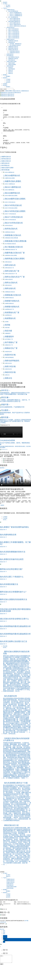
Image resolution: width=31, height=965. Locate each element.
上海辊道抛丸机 (11, 42)
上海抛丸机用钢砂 (12, 64)
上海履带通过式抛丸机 (13, 46)
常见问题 (5, 646)
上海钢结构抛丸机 (24, 91)
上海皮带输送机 (11, 69)
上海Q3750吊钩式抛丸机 (13, 38)
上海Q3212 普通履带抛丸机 (15, 15)
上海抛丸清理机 (8, 91)
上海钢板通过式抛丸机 (13, 58)
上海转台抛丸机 (9, 54)
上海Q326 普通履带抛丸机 (15, 12)
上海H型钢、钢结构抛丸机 (15, 43)
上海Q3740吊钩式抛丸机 (13, 36)
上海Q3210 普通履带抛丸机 (15, 14)
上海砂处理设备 (9, 66)
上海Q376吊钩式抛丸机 (13, 29)
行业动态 (8, 80)
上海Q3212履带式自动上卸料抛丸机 (17, 26)
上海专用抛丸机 (9, 55)
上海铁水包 (10, 73)
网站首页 (5, 2)
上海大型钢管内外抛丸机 (13, 57)
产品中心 (5, 8)
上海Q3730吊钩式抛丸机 (13, 35)
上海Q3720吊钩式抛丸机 (13, 33)
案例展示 (5, 75)
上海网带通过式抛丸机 (13, 48)
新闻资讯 (5, 77)
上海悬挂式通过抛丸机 (13, 49)
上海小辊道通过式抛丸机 (15, 45)
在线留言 (5, 83)
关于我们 (5, 3)
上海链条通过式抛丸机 (14, 52)
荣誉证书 (8, 6)
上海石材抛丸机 (11, 60)
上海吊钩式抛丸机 (10, 27)
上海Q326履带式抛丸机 (14, 20)
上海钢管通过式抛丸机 (13, 40)
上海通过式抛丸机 (10, 39)
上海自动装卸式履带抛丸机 (14, 21)
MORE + (2, 468)
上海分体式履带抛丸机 (13, 11)
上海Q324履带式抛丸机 (14, 18)
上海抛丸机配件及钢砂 (11, 61)
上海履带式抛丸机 (10, 9)
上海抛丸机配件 (11, 63)
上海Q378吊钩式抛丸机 (13, 30)
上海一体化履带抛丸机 (13, 17)
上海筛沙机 (10, 70)
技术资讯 (8, 82)
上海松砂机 (10, 72)
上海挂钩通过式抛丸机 (14, 51)
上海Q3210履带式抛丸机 (15, 24)
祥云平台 (2, 929)
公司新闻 (8, 79)
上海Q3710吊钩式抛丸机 (13, 32)
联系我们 (5, 85)
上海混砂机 (10, 67)
